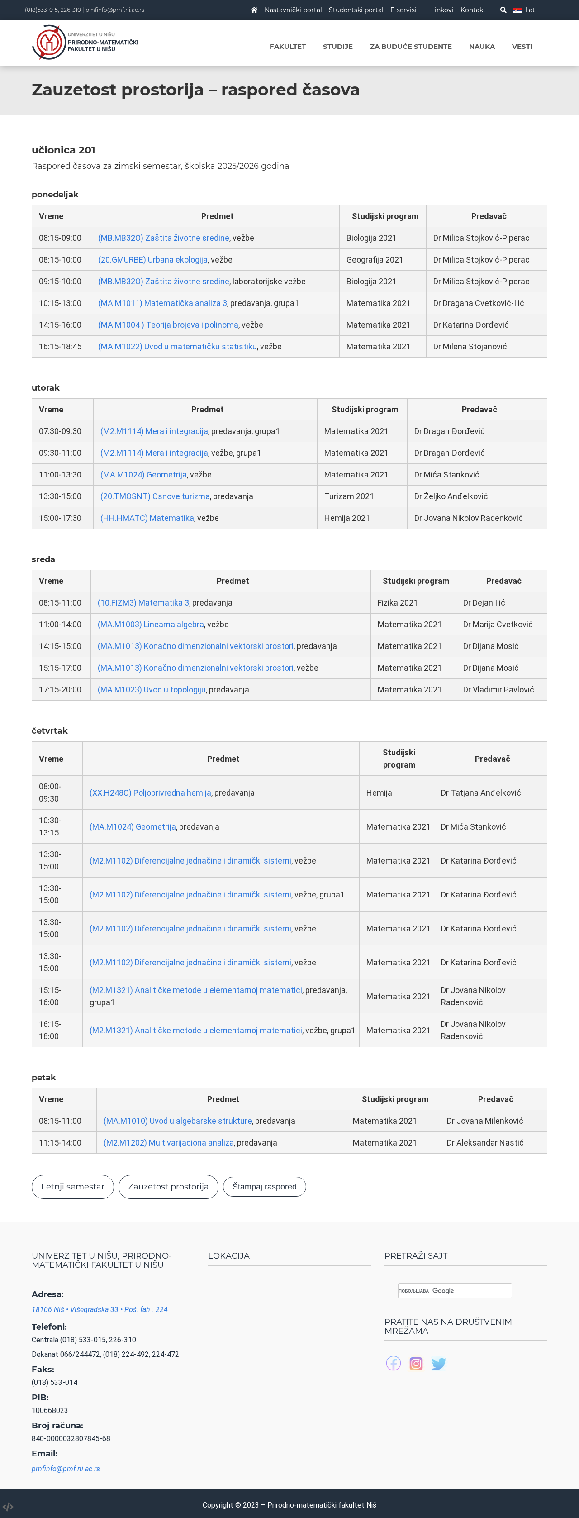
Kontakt (473, 10)
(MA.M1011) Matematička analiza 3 (162, 303)
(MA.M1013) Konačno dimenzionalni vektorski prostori (196, 646)
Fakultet (288, 46)
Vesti (522, 46)
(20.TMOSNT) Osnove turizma (155, 496)
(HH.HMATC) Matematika (147, 518)
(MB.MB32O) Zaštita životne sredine (163, 238)
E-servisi (403, 10)
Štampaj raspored (265, 1186)
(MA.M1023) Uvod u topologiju (152, 689)
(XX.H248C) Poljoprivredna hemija (150, 792)
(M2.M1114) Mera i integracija (154, 431)
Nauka (482, 46)
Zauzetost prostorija (168, 1187)
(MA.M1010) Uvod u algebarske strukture (178, 1121)
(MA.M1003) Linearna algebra (151, 624)
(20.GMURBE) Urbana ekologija (153, 259)
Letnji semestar (72, 1187)
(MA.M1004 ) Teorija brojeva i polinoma (168, 324)
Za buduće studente (411, 46)
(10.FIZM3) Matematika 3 (143, 602)
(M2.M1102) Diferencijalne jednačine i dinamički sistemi (190, 860)
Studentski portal (356, 10)
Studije (338, 46)
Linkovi (442, 10)
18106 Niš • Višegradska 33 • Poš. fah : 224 (100, 1309)
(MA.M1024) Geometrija (143, 474)
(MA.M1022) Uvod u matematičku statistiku (177, 346)
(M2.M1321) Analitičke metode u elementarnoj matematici (196, 990)
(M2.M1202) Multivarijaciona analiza (169, 1142)
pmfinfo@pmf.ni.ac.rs (114, 9)
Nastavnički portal (293, 10)
